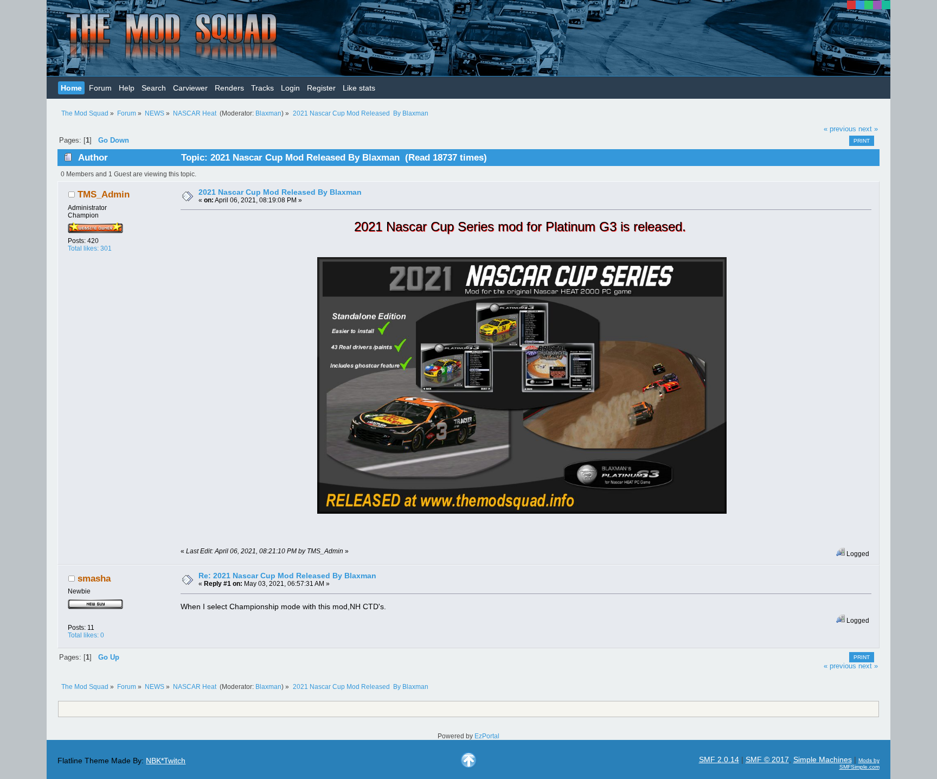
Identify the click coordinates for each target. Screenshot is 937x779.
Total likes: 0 (86, 635)
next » (868, 129)
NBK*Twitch (165, 760)
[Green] (868, 5)
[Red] (851, 5)
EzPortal (486, 736)
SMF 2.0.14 (719, 759)
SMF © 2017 (767, 759)
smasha (94, 578)
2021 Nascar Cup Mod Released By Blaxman (280, 192)
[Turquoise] (886, 5)
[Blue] (860, 5)
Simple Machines (822, 759)
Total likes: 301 (90, 248)
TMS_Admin (104, 194)
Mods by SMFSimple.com (859, 763)
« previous (840, 129)
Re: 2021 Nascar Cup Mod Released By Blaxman (287, 575)
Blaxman (268, 113)
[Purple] (877, 5)
